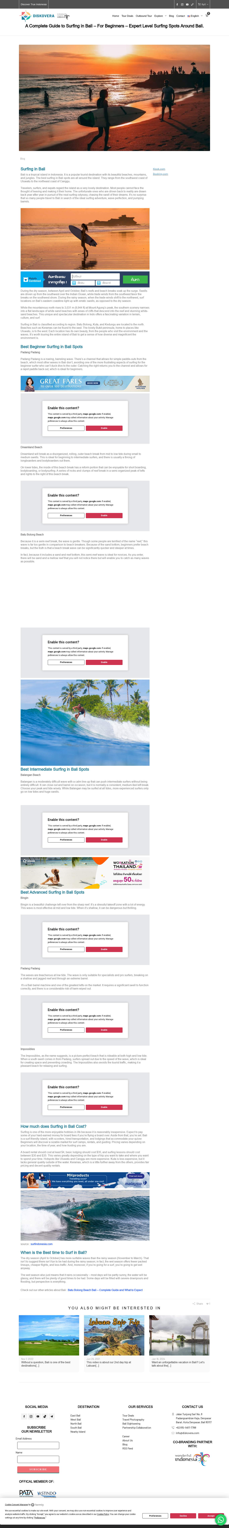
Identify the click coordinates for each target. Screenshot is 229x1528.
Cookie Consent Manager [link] (16, 1504)
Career (126, 1436)
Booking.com (160, 173)
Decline (183, 1516)
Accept (211, 1516)
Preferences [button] (40, 1518)
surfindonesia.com (41, 1243)
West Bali (75, 1419)
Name (19, 1452)
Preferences (155, 1516)
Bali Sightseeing (131, 1423)
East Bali (75, 1415)
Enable (104, 428)
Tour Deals (128, 1415)
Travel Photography (133, 1419)
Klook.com (159, 168)
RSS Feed (127, 1448)
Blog (22, 158)
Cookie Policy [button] (103, 1514)
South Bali (76, 1427)
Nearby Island (77, 1431)
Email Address (24, 1438)
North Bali (76, 1423)
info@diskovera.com (187, 1432)
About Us (127, 1440)
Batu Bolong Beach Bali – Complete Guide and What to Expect (105, 1290)
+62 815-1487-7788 (186, 1427)
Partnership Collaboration (136, 1427)
